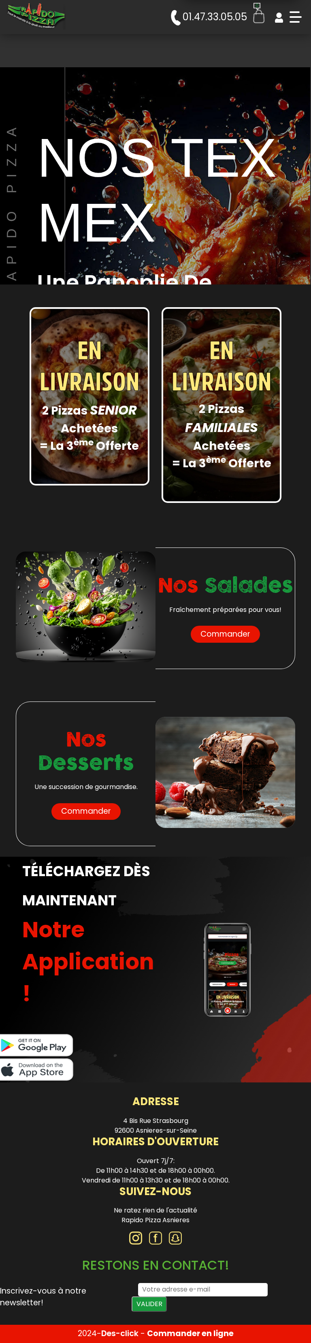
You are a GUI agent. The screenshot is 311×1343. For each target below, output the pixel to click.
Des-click (119, 1333)
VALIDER (149, 1304)
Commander (225, 634)
